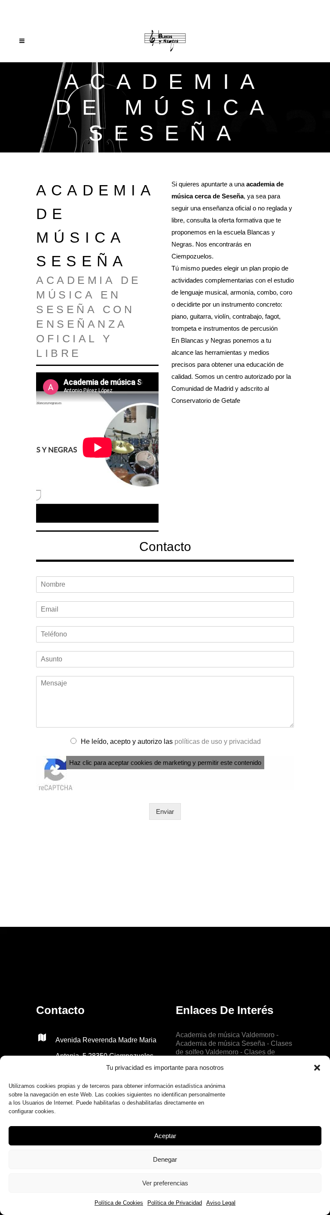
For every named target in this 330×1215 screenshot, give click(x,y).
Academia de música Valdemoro (225, 1034)
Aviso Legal (220, 1203)
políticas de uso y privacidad (217, 741)
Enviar (165, 811)
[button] (317, 1067)
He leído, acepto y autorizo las (171, 741)
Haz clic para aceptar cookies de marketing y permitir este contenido (165, 762)
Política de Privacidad (174, 1203)
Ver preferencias (165, 1183)
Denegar (165, 1159)
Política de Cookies (119, 1203)
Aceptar (165, 1135)
